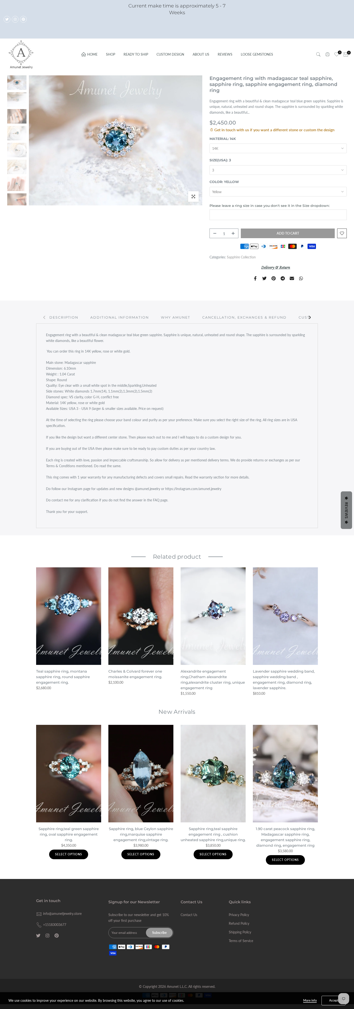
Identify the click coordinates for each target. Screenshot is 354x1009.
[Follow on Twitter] (7, 19)
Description (63, 317)
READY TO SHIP (136, 54)
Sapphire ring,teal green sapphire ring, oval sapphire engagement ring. (69, 834)
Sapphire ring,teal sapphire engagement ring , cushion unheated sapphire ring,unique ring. (213, 834)
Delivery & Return (275, 267)
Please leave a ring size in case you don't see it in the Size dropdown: (270, 205)
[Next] (309, 317)
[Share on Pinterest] (273, 278)
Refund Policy (239, 923)
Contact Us (189, 915)
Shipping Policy (240, 932)
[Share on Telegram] (283, 278)
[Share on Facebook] (255, 278)
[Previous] (44, 317)
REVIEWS (225, 54)
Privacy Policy (239, 915)
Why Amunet (175, 317)
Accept (333, 1000)
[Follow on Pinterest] (23, 19)
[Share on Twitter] (264, 278)
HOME (92, 54)
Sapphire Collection (241, 257)
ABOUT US (201, 54)
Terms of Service (241, 941)
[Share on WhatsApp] (301, 278)
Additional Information (119, 317)
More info (310, 1000)
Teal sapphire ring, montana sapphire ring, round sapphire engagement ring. (63, 677)
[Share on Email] (292, 278)
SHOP (110, 54)
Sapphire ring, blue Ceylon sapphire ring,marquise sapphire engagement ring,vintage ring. (141, 834)
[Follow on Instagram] (15, 19)
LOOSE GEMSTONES (257, 54)
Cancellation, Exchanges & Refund (244, 317)
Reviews (346, 510)
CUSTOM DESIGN (170, 54)
